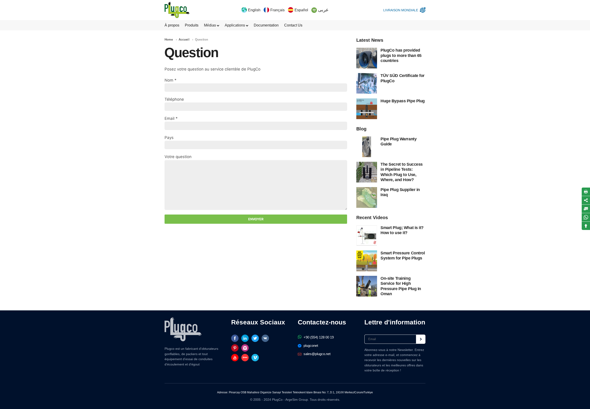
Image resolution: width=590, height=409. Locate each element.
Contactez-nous (322, 322)
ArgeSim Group (296, 399)
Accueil (184, 39)
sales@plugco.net (316, 354)
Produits (191, 25)
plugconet (310, 345)
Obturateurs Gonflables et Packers (177, 10)
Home (169, 39)
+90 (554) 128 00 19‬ (318, 337)
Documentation (266, 25)
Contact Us (293, 25)
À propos (172, 25)
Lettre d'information (394, 322)
